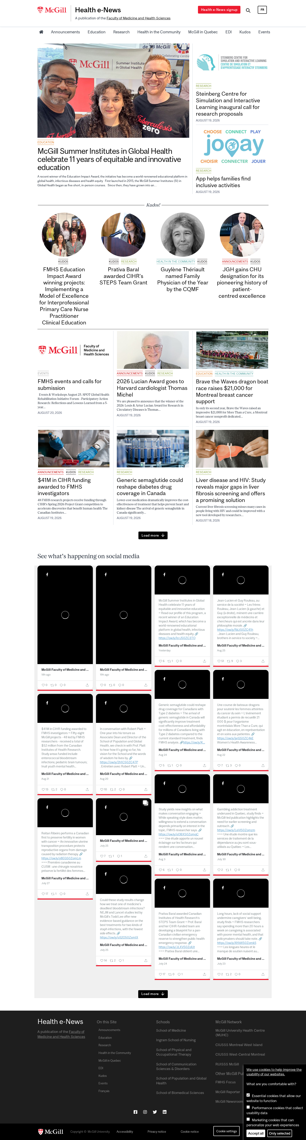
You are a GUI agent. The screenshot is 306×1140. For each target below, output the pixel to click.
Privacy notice (157, 1131)
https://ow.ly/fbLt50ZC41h (235, 629)
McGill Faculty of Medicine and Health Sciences (65, 669)
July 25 (104, 845)
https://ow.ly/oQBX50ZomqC (179, 834)
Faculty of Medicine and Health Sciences (138, 18)
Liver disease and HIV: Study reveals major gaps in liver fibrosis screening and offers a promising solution (231, 490)
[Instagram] (145, 1112)
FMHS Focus (225, 1082)
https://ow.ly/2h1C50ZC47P (119, 762)
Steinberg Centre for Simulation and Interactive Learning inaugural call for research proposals (228, 103)
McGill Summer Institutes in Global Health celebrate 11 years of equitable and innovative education (109, 159)
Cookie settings (226, 1131)
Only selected (279, 1133)
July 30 (221, 859)
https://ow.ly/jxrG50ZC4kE (235, 738)
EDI (228, 32)
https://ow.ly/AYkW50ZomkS (236, 943)
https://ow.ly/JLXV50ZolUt (177, 947)
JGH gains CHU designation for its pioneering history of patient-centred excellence (242, 282)
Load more (150, 535)
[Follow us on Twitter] (155, 1112)
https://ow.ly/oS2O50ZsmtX (119, 937)
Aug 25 (221, 650)
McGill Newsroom (229, 1101)
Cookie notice (190, 1131)
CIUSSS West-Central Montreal (240, 1054)
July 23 (221, 963)
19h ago (104, 674)
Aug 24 (163, 754)
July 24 (163, 963)
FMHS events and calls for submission (70, 384)
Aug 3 (162, 859)
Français (103, 1091)
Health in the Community (158, 32)
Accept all (256, 1133)
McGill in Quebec (203, 32)
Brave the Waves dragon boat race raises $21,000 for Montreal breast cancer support (232, 391)
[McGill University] (54, 10)
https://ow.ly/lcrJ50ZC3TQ (177, 638)
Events (264, 32)
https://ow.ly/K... (194, 742)
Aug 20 (104, 778)
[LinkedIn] (165, 1112)
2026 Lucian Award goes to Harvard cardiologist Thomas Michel (152, 388)
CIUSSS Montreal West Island (238, 1045)
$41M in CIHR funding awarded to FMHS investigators (64, 487)
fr (262, 9)
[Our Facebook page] (135, 1112)
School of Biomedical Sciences (180, 1093)
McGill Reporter (227, 1092)
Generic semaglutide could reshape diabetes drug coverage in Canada (150, 487)
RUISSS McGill (227, 1064)
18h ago (46, 674)
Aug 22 (221, 754)
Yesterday (164, 650)
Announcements (65, 32)
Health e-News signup (219, 9)
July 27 (45, 883)
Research (121, 32)
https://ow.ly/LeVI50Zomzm (236, 830)
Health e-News (98, 10)
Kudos (245, 32)
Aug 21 (45, 778)
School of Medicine (171, 1030)
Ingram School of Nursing (176, 1040)
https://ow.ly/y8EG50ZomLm (61, 858)
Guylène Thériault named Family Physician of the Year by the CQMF (182, 279)
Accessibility (125, 1131)
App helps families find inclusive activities (223, 181)
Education (97, 32)
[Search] (248, 11)
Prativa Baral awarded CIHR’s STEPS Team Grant (123, 276)
